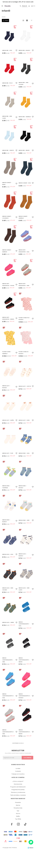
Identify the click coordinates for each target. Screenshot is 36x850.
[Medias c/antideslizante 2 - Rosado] (26, 680)
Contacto (18, 771)
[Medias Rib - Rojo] (10, 69)
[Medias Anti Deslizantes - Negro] (10, 304)
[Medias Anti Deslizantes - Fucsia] (10, 270)
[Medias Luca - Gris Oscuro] (10, 574)
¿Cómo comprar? (18, 781)
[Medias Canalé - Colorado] (10, 202)
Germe (18, 805)
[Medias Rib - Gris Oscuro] (26, 69)
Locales (18, 768)
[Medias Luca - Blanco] (26, 540)
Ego (18, 811)
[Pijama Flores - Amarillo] (10, 338)
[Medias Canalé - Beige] (10, 169)
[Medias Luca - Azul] (10, 540)
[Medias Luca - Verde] (10, 608)
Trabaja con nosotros (18, 774)
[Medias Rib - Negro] (26, 136)
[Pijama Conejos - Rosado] (26, 338)
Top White (18, 819)
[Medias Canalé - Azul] (26, 169)
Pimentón (18, 802)
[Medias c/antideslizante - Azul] (26, 608)
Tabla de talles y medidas (18, 795)
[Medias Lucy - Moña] (10, 406)
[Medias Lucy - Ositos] (26, 372)
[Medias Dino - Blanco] (10, 506)
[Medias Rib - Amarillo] (26, 103)
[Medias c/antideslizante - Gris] (10, 644)
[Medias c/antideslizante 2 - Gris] (10, 716)
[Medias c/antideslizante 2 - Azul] (10, 680)
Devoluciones (18, 784)
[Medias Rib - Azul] (10, 36)
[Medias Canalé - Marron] (10, 236)
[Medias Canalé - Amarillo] (26, 202)
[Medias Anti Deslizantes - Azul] (26, 236)
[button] (23, 6)
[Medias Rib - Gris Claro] (10, 103)
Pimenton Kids (18, 808)
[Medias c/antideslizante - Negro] (26, 644)
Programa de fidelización (18, 787)
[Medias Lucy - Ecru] (26, 406)
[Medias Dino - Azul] (26, 439)
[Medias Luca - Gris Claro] (26, 574)
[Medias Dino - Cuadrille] (10, 472)
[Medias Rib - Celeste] (10, 136)
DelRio (18, 816)
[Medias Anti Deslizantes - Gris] (26, 270)
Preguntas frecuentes (18, 789)
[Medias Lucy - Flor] (10, 439)
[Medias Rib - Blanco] (26, 36)
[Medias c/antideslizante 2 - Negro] (26, 716)
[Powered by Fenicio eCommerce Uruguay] (30, 847)
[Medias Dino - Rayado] (26, 472)
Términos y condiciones (18, 792)
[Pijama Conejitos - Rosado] (26, 304)
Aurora (18, 813)
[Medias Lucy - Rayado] (10, 372)
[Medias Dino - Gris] (26, 506)
